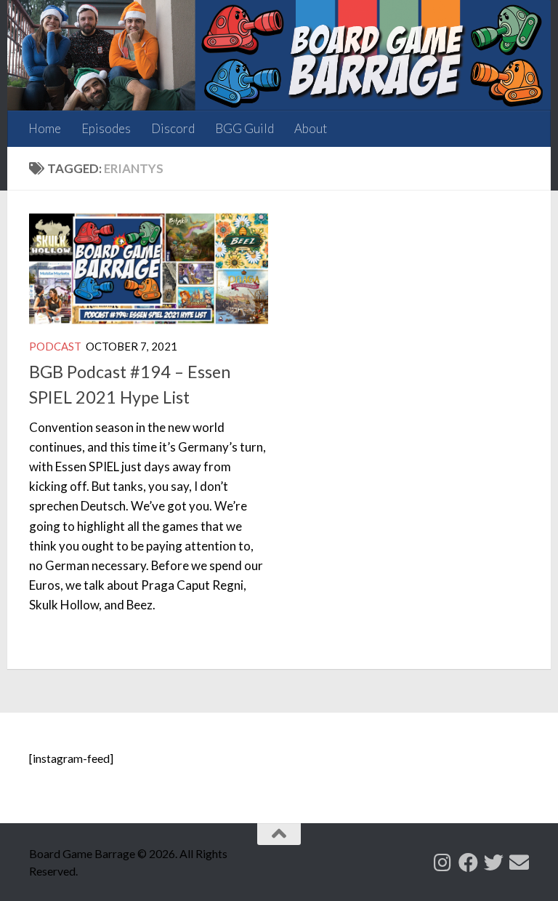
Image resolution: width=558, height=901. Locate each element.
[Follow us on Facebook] (468, 862)
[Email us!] (519, 862)
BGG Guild (244, 128)
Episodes (106, 128)
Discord (173, 128)
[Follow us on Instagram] (443, 862)
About (310, 128)
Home (44, 128)
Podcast (55, 346)
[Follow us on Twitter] (494, 862)
